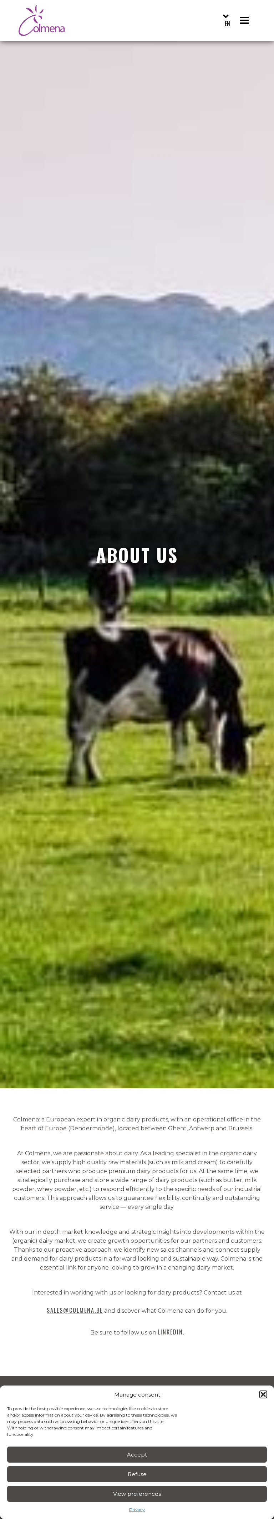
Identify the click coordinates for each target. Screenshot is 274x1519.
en (227, 23)
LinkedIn (170, 1332)
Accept (137, 1454)
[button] (263, 1394)
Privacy (137, 1509)
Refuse (137, 1474)
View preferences (137, 1493)
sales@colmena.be (75, 1310)
